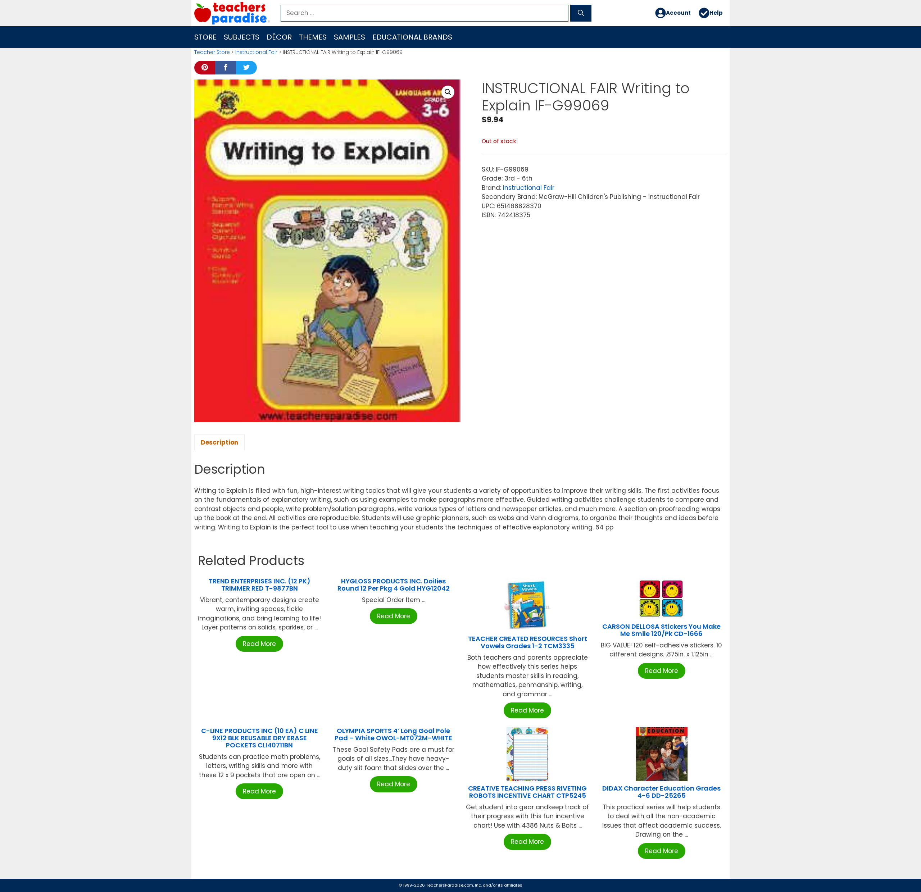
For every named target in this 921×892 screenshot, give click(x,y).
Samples (349, 37)
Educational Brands (412, 37)
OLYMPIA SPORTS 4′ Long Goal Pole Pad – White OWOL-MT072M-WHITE (393, 734)
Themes (313, 37)
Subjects (241, 37)
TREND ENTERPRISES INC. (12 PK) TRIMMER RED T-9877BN (259, 585)
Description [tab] (219, 442)
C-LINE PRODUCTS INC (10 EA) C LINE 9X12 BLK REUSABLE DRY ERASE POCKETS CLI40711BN (259, 738)
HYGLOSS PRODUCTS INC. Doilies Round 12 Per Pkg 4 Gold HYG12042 (393, 585)
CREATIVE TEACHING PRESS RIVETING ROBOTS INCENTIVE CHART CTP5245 (527, 792)
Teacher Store (212, 52)
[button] (447, 92)
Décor (279, 37)
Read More (259, 644)
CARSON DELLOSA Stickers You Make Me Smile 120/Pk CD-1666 (661, 630)
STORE (205, 37)
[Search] (580, 13)
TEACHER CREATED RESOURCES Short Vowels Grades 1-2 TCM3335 (527, 642)
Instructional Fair (256, 52)
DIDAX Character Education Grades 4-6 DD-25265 (661, 792)
